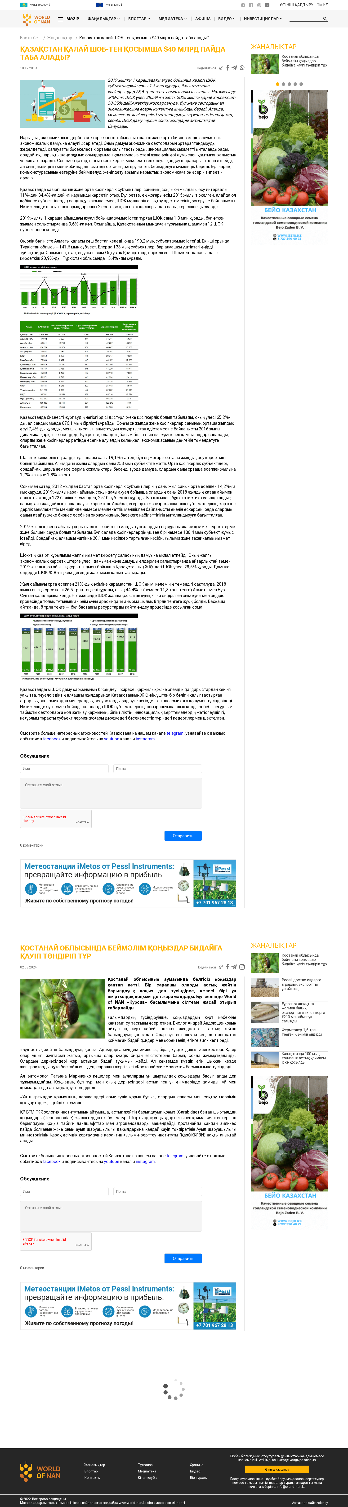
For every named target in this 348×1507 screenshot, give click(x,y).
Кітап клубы (147, 1478)
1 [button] (278, 84)
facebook (52, 738)
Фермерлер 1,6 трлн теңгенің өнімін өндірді (302, 1032)
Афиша (203, 19)
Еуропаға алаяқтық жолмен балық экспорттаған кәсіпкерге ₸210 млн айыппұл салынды (303, 65)
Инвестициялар (261, 19)
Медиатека (171, 19)
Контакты (92, 1478)
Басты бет (30, 37)
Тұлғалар (145, 1465)
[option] (58, 6)
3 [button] (289, 84)
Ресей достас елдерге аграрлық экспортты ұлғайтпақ (301, 984)
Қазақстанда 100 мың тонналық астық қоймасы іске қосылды (304, 1058)
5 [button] (301, 84)
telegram (175, 733)
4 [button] (295, 84)
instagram (145, 738)
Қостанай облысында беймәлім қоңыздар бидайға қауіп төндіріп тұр (304, 959)
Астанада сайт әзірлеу (310, 1503)
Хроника (196, 1465)
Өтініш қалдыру (296, 5)
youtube (111, 738)
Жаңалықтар (102, 19)
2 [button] (283, 84)
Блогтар (137, 19)
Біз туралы (198, 1478)
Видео (225, 19)
